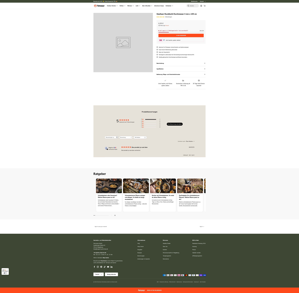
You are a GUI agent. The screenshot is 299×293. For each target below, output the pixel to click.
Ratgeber (139, 249)
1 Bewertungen (168, 17)
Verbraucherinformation (188, 281)
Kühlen (122, 6)
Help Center (140, 246)
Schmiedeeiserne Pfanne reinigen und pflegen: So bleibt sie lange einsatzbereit (135, 197)
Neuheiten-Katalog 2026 (199, 243)
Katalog (194, 246)
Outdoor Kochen (111, 6)
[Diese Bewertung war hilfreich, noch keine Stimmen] (189, 155)
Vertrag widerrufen (111, 274)
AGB (158, 281)
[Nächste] (115, 215)
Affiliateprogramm (197, 256)
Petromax (99, 281)
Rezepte (139, 252)
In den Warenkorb (181, 35)
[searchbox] (110, 137)
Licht (137, 6)
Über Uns (165, 246)
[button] (204, 5)
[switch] (5, 273)
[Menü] (8, 269)
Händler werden (196, 252)
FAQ (138, 243)
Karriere (165, 249)
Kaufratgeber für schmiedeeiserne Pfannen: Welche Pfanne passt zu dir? (189, 197)
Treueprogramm (167, 256)
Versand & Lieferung (164, 281)
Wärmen (129, 6)
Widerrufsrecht (172, 281)
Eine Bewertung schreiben (175, 124)
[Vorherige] (112, 215)
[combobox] (192, 5)
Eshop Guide (114, 281)
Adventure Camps (159, 6)
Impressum (196, 281)
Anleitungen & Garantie (143, 259)
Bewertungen (140, 256)
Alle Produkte (203, 281)
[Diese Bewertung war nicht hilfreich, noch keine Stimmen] (192, 155)
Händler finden (166, 243)
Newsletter (166, 259)
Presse (194, 249)
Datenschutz (179, 281)
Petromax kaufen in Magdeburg (171, 252)
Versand (167, 25)
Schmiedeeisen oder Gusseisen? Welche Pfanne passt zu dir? (107, 196)
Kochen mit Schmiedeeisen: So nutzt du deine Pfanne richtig (163, 196)
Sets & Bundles (146, 6)
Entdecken (168, 6)
